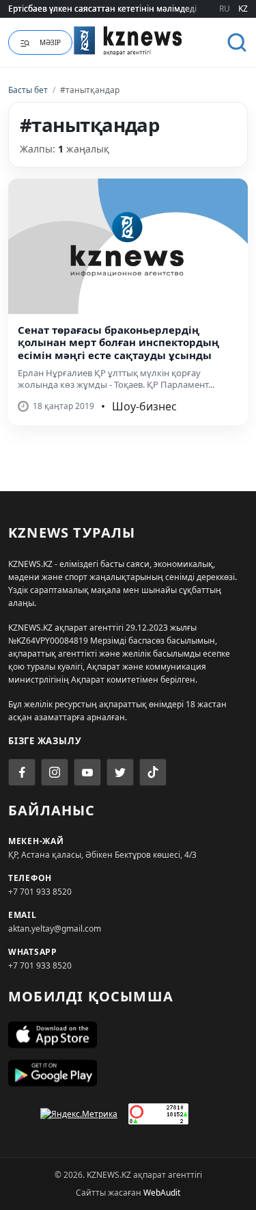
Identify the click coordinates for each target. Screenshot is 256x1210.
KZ (243, 8)
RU (224, 8)
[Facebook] (21, 772)
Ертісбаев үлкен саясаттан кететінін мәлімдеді (102, 8)
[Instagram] (54, 772)
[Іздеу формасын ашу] (237, 42)
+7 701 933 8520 (40, 891)
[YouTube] (87, 772)
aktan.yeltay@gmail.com (54, 928)
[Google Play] (128, 1073)
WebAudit (161, 1192)
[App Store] (128, 1035)
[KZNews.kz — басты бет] (128, 40)
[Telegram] (120, 772)
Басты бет (28, 90)
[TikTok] (153, 772)
